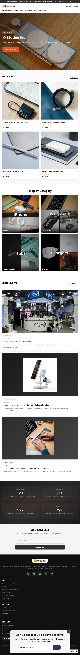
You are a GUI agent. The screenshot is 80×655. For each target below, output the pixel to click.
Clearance (43, 10)
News (3, 628)
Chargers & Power (8, 595)
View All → (74, 77)
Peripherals (5, 598)
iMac (35, 10)
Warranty (5, 613)
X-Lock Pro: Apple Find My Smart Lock (15, 122)
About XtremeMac (8, 625)
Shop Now (9, 49)
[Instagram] (28, 574)
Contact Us (5, 607)
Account (69, 6)
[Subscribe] (57, 647)
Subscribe (40, 547)
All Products (7, 10)
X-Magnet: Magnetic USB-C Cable (53, 122)
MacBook (28, 10)
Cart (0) (75, 6)
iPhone (16, 10)
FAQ (3, 616)
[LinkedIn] (40, 574)
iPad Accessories (8, 587)
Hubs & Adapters (7, 592)
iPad (21, 10)
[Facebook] (34, 574)
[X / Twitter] (46, 574)
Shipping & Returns (8, 610)
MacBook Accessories (9, 589)
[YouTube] (52, 574)
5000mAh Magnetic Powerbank (52, 171)
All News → (74, 283)
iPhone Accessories (8, 584)
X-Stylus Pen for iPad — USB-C (13, 171)
